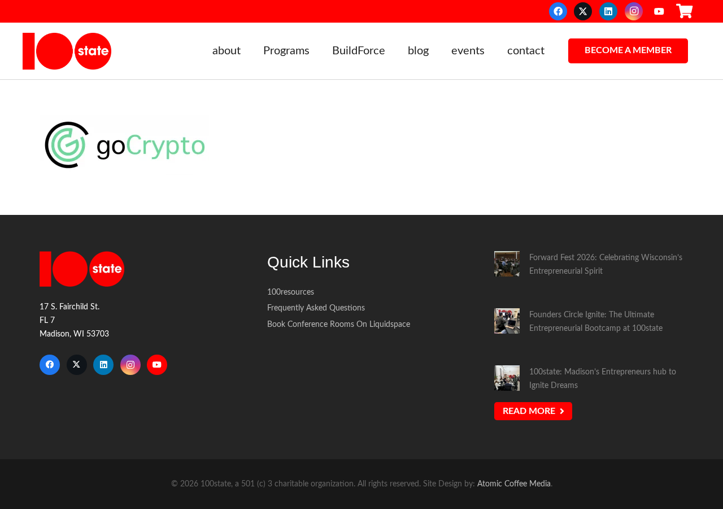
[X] (583, 11)
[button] (248, 51)
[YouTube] (659, 11)
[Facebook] (558, 11)
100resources (290, 292)
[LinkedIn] (608, 11)
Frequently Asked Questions (316, 308)
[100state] (67, 51)
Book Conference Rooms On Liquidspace (338, 324)
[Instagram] (634, 11)
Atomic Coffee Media (514, 484)
